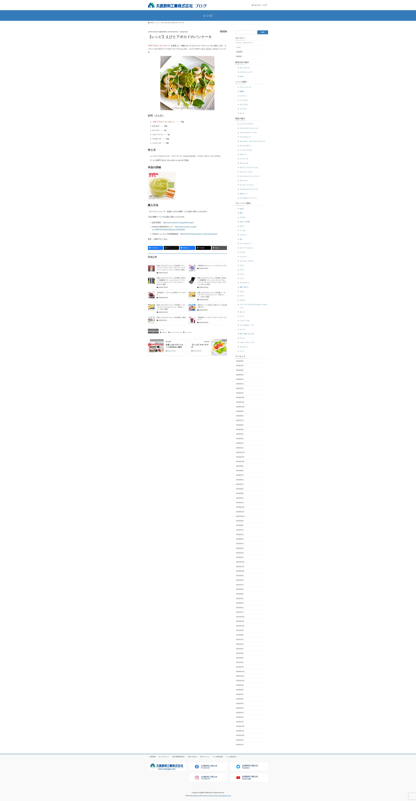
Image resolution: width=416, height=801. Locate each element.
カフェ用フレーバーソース (248, 198)
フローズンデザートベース (248, 132)
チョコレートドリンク (247, 185)
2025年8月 (240, 416)
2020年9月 (240, 685)
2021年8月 (240, 635)
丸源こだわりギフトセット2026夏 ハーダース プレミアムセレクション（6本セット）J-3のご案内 (171, 307)
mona (241, 76)
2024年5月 (240, 484)
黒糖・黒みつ (244, 287)
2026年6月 (240, 370)
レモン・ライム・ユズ (247, 342)
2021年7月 (240, 639)
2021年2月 (240, 662)
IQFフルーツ (244, 194)
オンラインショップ (176, 332)
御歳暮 (242, 91)
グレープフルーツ (245, 243)
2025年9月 (240, 411)
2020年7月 (240, 694)
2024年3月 (240, 493)
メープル (242, 230)
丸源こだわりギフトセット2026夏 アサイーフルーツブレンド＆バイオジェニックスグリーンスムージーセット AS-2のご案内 (171, 268)
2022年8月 (240, 580)
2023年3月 (240, 548)
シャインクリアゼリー (247, 124)
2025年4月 (240, 434)
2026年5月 (240, 375)
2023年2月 (240, 553)
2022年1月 (240, 612)
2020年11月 (240, 676)
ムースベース (244, 159)
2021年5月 (240, 649)
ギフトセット (244, 180)
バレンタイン (244, 100)
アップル (242, 252)
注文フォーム (204, 757)
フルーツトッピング (246, 172)
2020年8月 (240, 690)
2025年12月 (240, 397)
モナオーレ (243, 154)
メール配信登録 (217, 757)
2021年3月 (240, 658)
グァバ (242, 270)
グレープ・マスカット (247, 248)
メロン (242, 291)
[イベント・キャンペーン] (156, 347)
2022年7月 (240, 585)
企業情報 (239, 52)
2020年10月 (240, 680)
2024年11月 (240, 457)
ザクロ (242, 226)
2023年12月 (240, 507)
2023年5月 (240, 539)
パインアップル (245, 320)
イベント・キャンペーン (244, 42)
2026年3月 (240, 384)
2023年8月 (240, 525)
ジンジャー (243, 256)
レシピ (223, 31)
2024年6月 (240, 480)
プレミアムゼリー (245, 145)
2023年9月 (240, 521)
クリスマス (243, 109)
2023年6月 (240, 534)
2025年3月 (240, 438)
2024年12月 (240, 452)
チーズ (242, 296)
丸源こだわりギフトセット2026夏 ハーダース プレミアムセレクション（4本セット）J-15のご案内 (211, 295)
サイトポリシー (164, 757)
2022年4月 (240, 598)
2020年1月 (240, 722)
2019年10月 (240, 735)
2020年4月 (240, 708)
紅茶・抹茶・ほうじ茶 (247, 334)
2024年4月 (240, 489)
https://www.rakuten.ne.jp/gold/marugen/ (178, 222)
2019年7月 (240, 744)
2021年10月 (240, 626)
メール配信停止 (231, 757)
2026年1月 (240, 393)
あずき (242, 208)
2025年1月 (240, 448)
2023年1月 (240, 557)
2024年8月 (240, 470)
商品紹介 (239, 56)
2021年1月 (240, 667)
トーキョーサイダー (246, 150)
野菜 (241, 213)
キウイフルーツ (245, 283)
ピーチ (242, 316)
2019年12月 (240, 726)
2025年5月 (240, 429)
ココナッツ (243, 235)
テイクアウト (244, 104)
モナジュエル (244, 163)
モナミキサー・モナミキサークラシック (252, 141)
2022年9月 (240, 575)
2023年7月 (240, 530)
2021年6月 (240, 644)
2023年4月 (240, 543)
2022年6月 (240, 589)
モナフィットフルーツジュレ (249, 167)
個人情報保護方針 (178, 757)
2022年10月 (240, 571)
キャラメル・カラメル (247, 261)
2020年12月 (240, 671)
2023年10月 (240, 516)
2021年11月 (240, 621)
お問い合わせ (192, 757)
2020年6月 (240, 699)
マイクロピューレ (245, 137)
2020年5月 (240, 703)
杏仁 (241, 239)
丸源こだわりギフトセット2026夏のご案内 (171, 317)
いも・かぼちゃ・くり (247, 325)
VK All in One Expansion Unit (222, 795)
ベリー (242, 351)
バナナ (242, 278)
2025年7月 (240, 420)
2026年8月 (240, 361)
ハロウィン (243, 96)
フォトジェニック (245, 87)
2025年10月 (240, 407)
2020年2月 (240, 717)
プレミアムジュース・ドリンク (249, 176)
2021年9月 (240, 630)
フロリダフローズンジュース (249, 128)
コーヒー (242, 338)
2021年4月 (240, 653)
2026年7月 (240, 365)
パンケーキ (188, 332)
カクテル (242, 217)
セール (242, 113)
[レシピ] (219, 347)
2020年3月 (240, 712)
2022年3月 (240, 603)
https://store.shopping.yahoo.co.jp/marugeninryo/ (198, 234)
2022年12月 (240, 562)
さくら (242, 274)
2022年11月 (240, 566)
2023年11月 (240, 512)
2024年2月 (240, 498)
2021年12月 (240, 617)
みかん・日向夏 (245, 221)
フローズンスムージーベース (249, 189)
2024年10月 (240, 461)
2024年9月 (240, 466)
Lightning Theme (207, 795)
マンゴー (242, 329)
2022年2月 (240, 607)
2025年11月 (240, 402)
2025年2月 (240, 443)
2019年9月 (240, 740)
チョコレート (244, 347)
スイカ (242, 265)
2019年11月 (240, 731)
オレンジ (242, 312)
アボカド (164, 332)
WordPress (196, 795)
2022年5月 (240, 594)
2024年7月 (240, 475)
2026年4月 (240, 379)
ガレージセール (245, 68)
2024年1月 (240, 502)
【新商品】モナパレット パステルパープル (211, 265)
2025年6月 (240, 425)
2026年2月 (240, 388)
